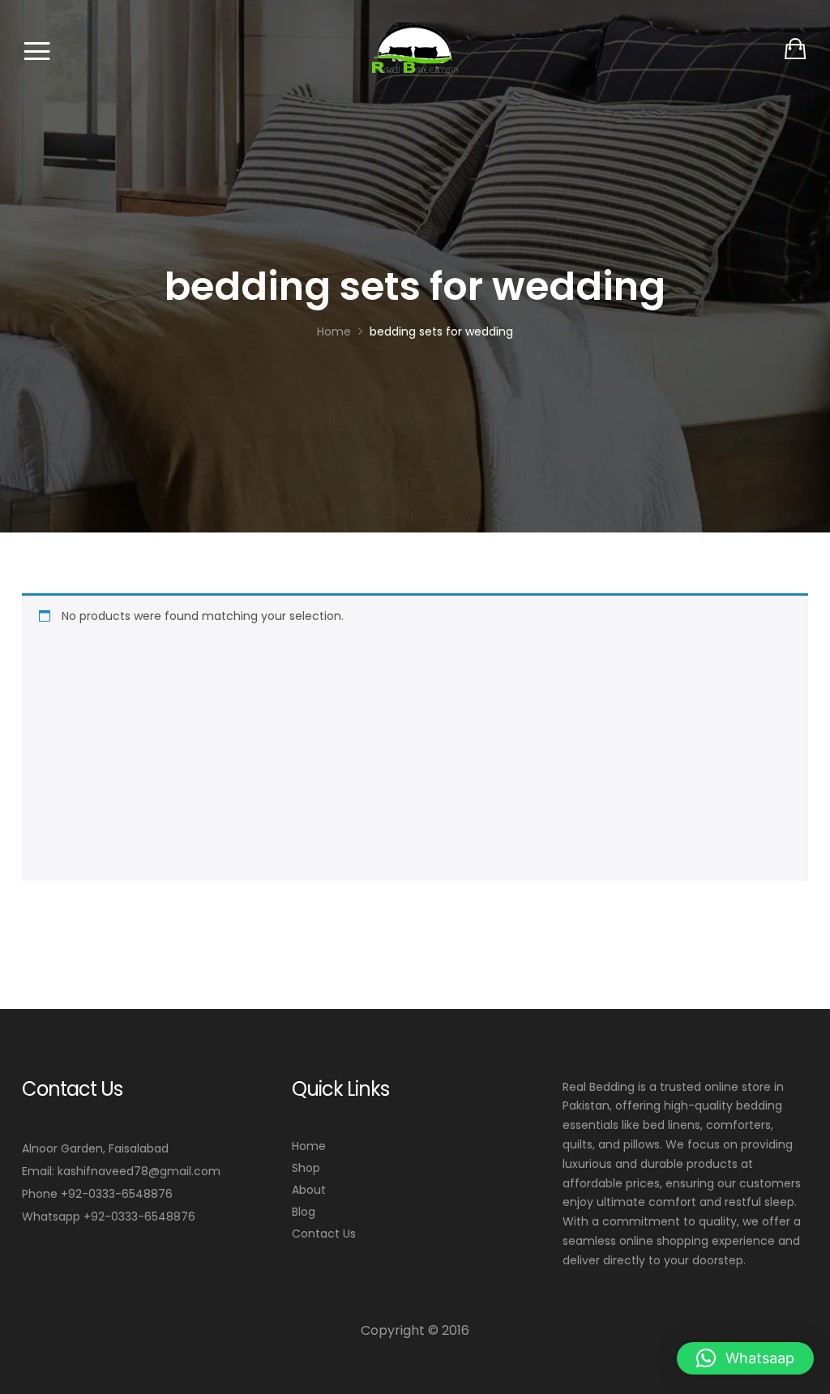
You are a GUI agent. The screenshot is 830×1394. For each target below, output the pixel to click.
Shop (306, 1168)
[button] (745, 1358)
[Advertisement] (423, 748)
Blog (303, 1212)
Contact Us (324, 1233)
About (309, 1190)
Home (309, 1146)
